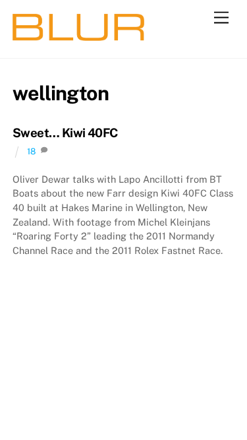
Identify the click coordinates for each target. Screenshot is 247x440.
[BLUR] (78, 35)
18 (31, 151)
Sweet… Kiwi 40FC (65, 132)
